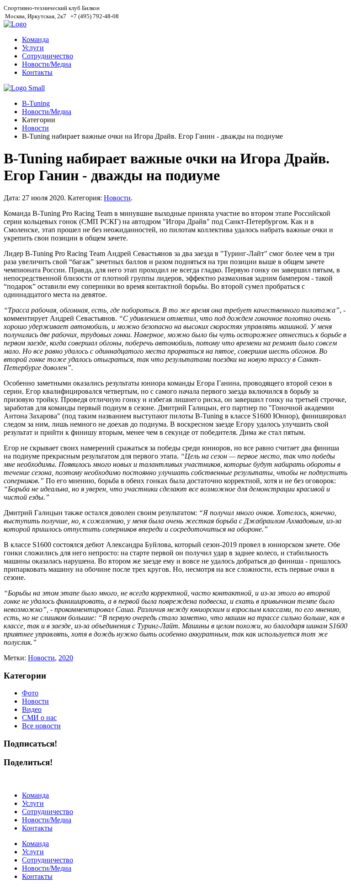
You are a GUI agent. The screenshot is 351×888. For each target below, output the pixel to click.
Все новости (41, 726)
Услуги (33, 48)
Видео (32, 709)
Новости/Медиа (46, 64)
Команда (35, 39)
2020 (65, 658)
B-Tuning (36, 103)
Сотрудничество (47, 56)
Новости (35, 128)
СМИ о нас (39, 717)
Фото (30, 693)
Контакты (37, 72)
